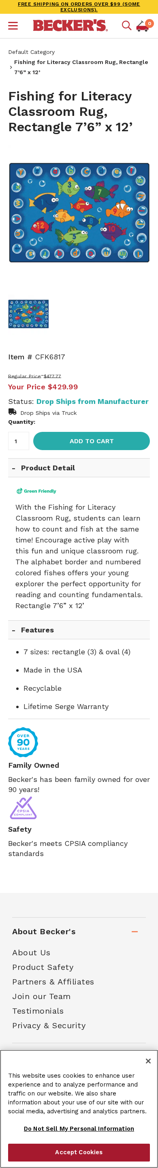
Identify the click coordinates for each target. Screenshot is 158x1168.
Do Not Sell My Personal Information (79, 1128)
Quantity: (21, 422)
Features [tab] (37, 630)
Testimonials (38, 1011)
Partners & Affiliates (53, 982)
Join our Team (41, 996)
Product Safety (42, 967)
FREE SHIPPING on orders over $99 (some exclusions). (79, 7)
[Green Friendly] (44, 491)
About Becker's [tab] (43, 931)
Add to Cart (92, 441)
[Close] (148, 1061)
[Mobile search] (127, 26)
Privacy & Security (48, 1025)
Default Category (31, 52)
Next (138, 215)
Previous (20, 215)
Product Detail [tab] (48, 467)
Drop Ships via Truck (48, 413)
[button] (13, 27)
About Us (31, 952)
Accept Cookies (78, 1152)
